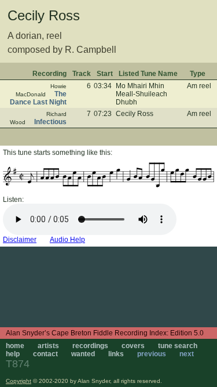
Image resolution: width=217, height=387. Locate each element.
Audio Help (67, 240)
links (116, 354)
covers (133, 346)
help (13, 354)
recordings (90, 346)
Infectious (50, 122)
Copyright (18, 381)
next (186, 354)
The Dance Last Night (38, 98)
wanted (83, 354)
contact (45, 354)
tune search (177, 346)
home (15, 346)
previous (151, 354)
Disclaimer (19, 240)
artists (48, 346)
